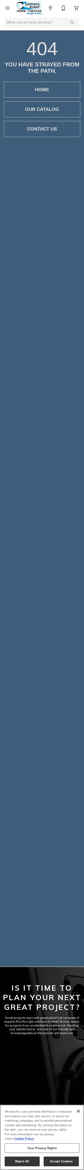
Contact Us (42, 128)
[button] (7, 8)
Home (42, 89)
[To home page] (29, 8)
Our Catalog (42, 109)
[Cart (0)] (76, 8)
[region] (42, 1137)
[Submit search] (72, 22)
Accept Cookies (61, 1161)
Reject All (22, 1161)
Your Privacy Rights (41, 1148)
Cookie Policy (24, 1138)
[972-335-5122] (63, 8)
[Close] (78, 1111)
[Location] (50, 8)
